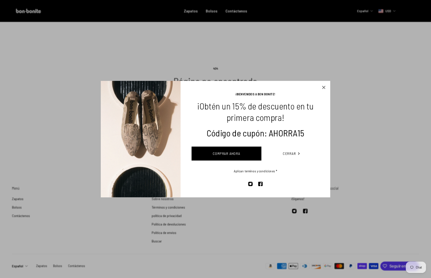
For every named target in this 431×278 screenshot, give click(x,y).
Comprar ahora (226, 153)
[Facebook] (260, 183)
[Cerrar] (323, 87)
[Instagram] (250, 183)
